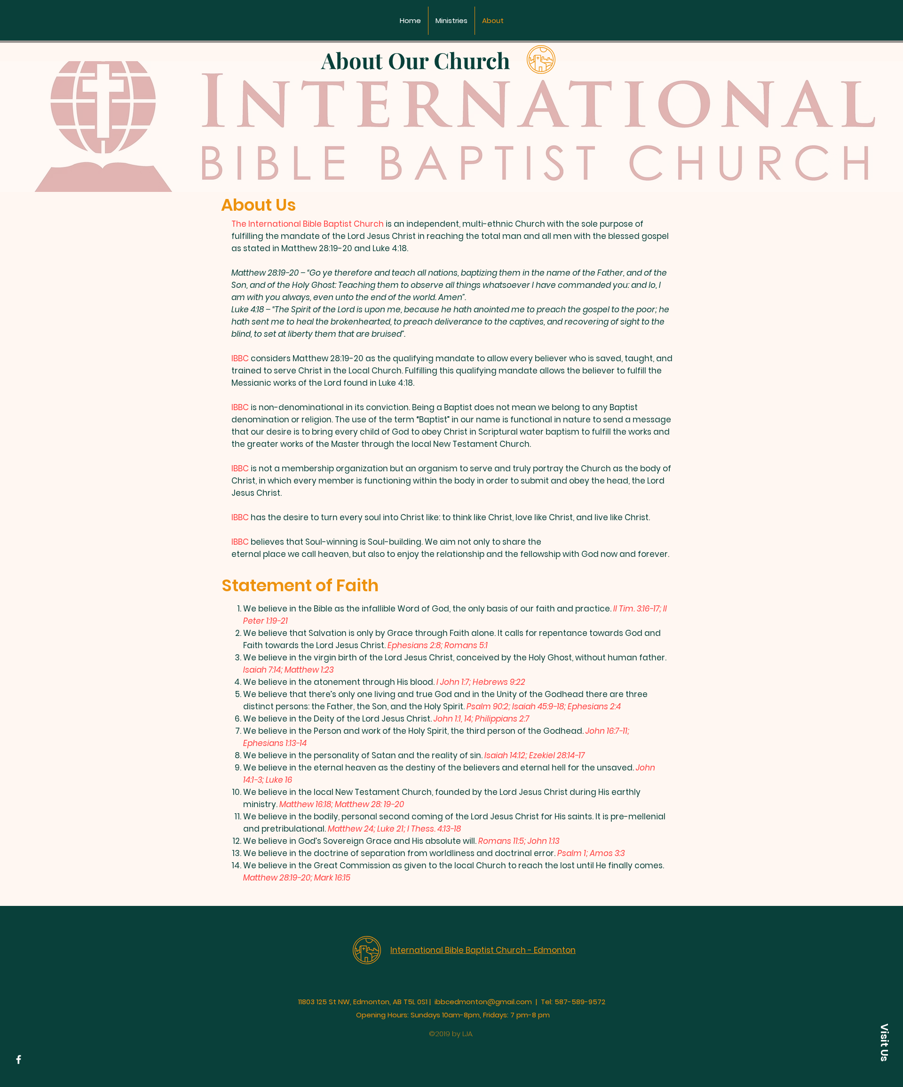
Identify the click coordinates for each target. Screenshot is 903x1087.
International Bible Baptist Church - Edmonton (483, 950)
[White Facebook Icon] (18, 1059)
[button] (884, 1042)
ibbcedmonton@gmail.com (483, 1002)
